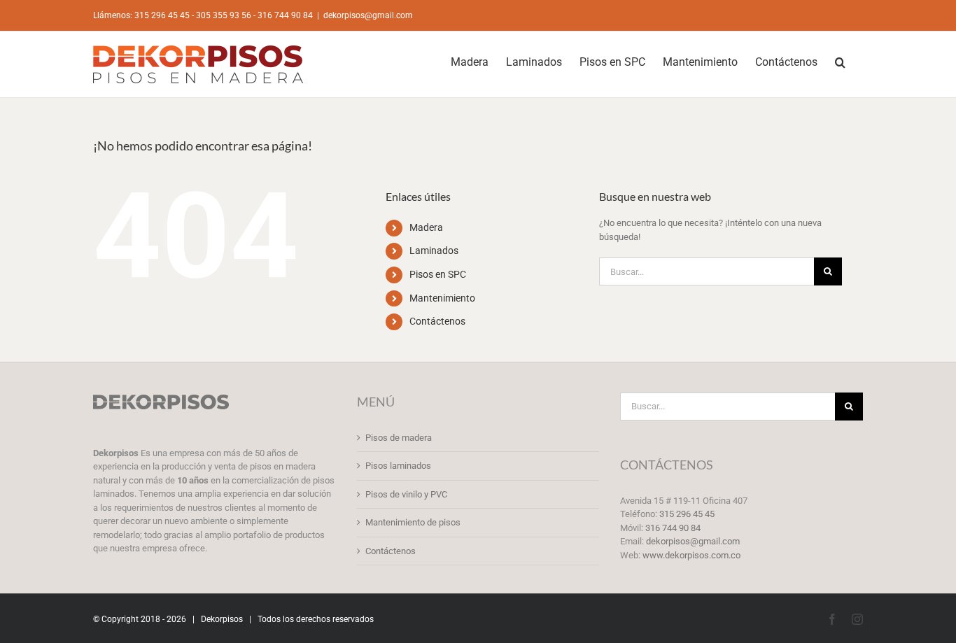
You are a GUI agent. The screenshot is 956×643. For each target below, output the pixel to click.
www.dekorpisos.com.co (691, 555)
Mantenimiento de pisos (413, 522)
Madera (426, 227)
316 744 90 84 (673, 528)
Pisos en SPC (437, 274)
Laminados (433, 250)
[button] (840, 60)
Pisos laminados (398, 465)
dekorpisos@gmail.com (368, 15)
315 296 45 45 (687, 514)
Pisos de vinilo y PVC (406, 494)
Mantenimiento (442, 298)
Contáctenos (437, 321)
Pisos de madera (398, 437)
